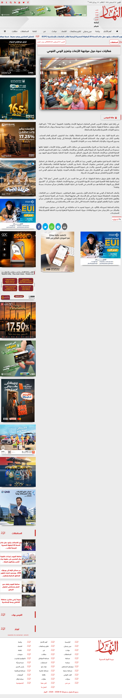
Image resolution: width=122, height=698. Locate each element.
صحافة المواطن (43, 658)
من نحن (67, 682)
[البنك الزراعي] (100, 248)
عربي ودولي (87, 31)
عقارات (43, 678)
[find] (11, 2)
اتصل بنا (43, 686)
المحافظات (24, 31)
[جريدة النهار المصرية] (43, 11)
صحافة (67, 658)
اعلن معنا (44, 682)
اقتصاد (64, 31)
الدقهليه (115, 219)
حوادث (54, 31)
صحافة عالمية (43, 670)
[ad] (18, 57)
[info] (6, 2)
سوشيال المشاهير (68, 666)
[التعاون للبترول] (18, 249)
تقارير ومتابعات (75, 31)
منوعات (20, 654)
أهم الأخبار (107, 31)
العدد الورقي (68, 674)
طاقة (44, 674)
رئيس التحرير (20, 666)
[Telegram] (58, 226)
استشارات (44, 662)
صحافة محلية (67, 670)
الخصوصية (19, 682)
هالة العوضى (109, 117)
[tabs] (2, 2)
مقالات (14, 31)
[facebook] (28, 2)
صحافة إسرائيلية (20, 670)
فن (44, 31)
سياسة (67, 662)
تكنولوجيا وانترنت (20, 658)
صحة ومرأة (20, 662)
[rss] (15, 2)
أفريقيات (20, 674)
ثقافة (35, 31)
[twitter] (23, 2)
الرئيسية (67, 641)
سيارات (67, 678)
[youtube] (19, 2)
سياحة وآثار (19, 678)
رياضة (97, 31)
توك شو (43, 666)
